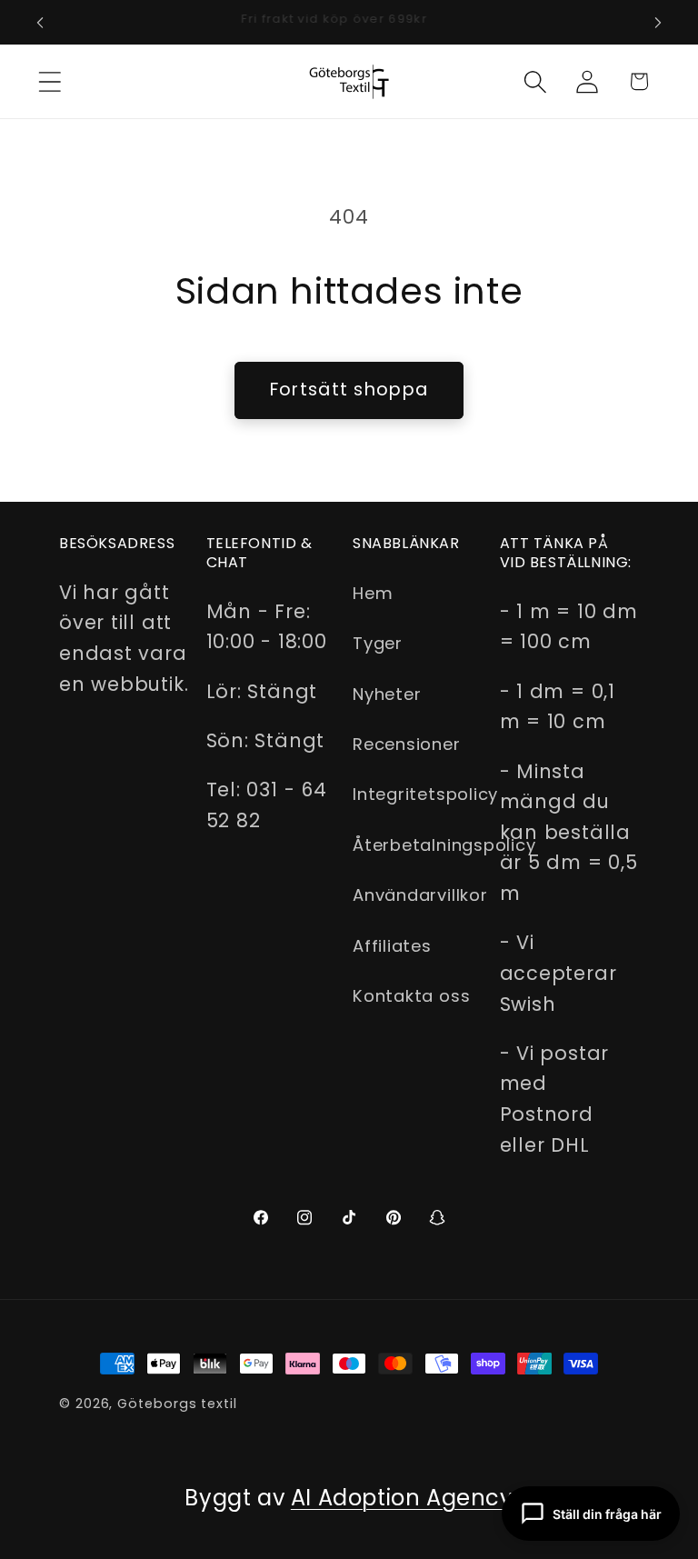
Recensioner (407, 744)
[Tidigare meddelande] (40, 23)
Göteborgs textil (177, 1403)
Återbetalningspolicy (444, 845)
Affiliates (392, 945)
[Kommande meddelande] (658, 23)
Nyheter (387, 694)
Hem (373, 593)
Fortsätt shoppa (349, 389)
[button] (49, 81)
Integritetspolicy (425, 794)
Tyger (378, 643)
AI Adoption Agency (402, 1498)
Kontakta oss (411, 995)
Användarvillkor (420, 895)
